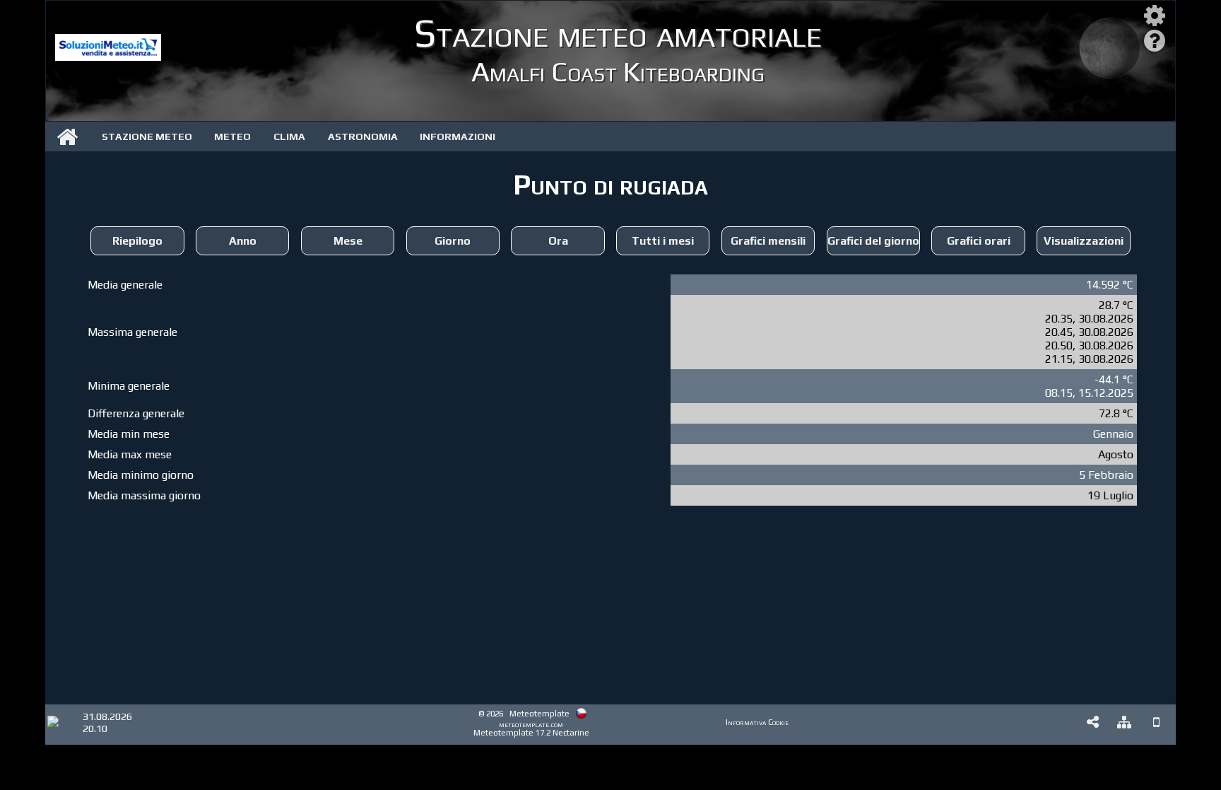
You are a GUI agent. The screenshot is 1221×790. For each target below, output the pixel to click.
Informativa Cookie (757, 722)
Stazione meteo (147, 136)
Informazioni (457, 136)
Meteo (232, 136)
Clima (289, 136)
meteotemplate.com (531, 724)
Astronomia (363, 136)
